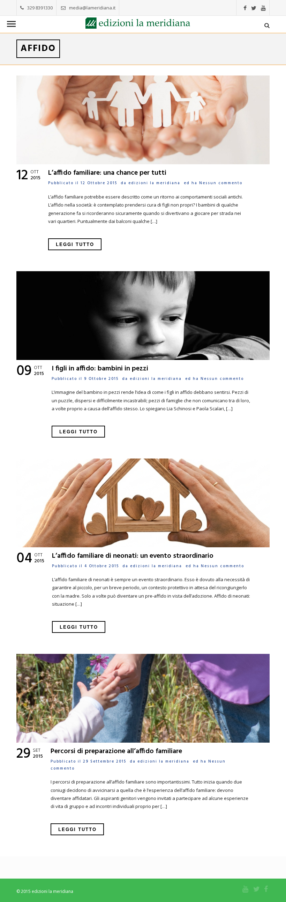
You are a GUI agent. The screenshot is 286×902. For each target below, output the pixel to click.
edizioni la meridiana (154, 183)
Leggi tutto (75, 244)
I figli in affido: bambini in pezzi (100, 368)
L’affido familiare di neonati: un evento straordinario (132, 556)
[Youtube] (263, 8)
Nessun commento (220, 183)
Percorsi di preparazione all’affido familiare (116, 751)
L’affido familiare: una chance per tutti (107, 173)
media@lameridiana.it (92, 8)
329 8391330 (40, 8)
